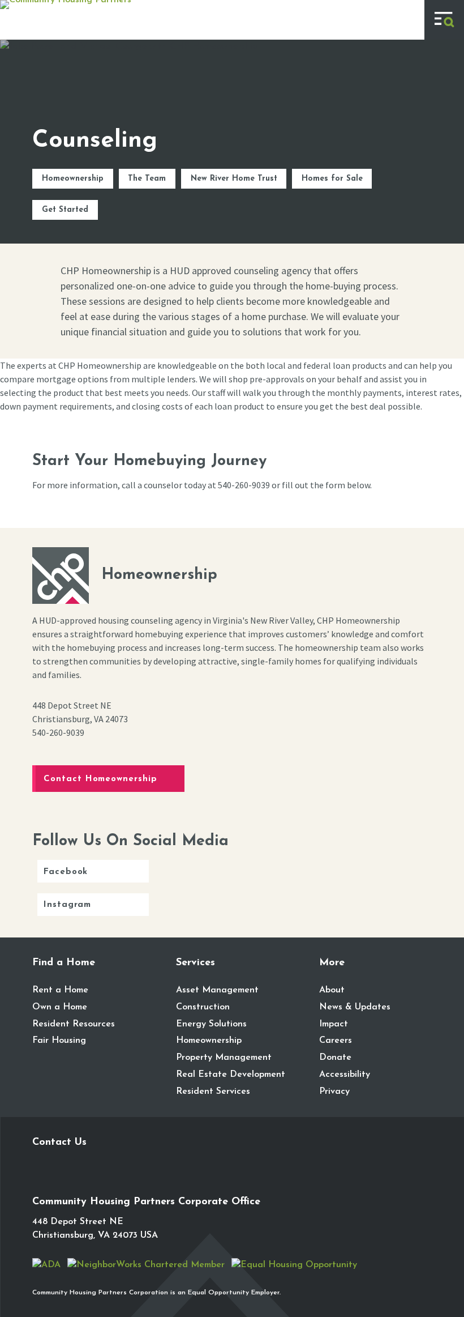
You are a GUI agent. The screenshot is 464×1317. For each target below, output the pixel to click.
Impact (333, 1024)
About (332, 990)
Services (195, 963)
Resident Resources (73, 1024)
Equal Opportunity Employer (234, 1292)
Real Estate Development (230, 1074)
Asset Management (217, 990)
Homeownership (73, 178)
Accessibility (344, 1074)
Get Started (65, 210)
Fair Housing (59, 1040)
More (332, 963)
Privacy (334, 1091)
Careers (335, 1040)
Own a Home (59, 1007)
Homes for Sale (332, 178)
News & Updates (354, 1007)
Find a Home (63, 963)
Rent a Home (60, 990)
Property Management (224, 1057)
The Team (147, 178)
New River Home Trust (234, 178)
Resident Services (213, 1091)
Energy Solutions (211, 1024)
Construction (203, 1007)
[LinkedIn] (89, 1178)
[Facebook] (41, 1178)
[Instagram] (65, 1178)
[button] (444, 20)
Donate (335, 1057)
